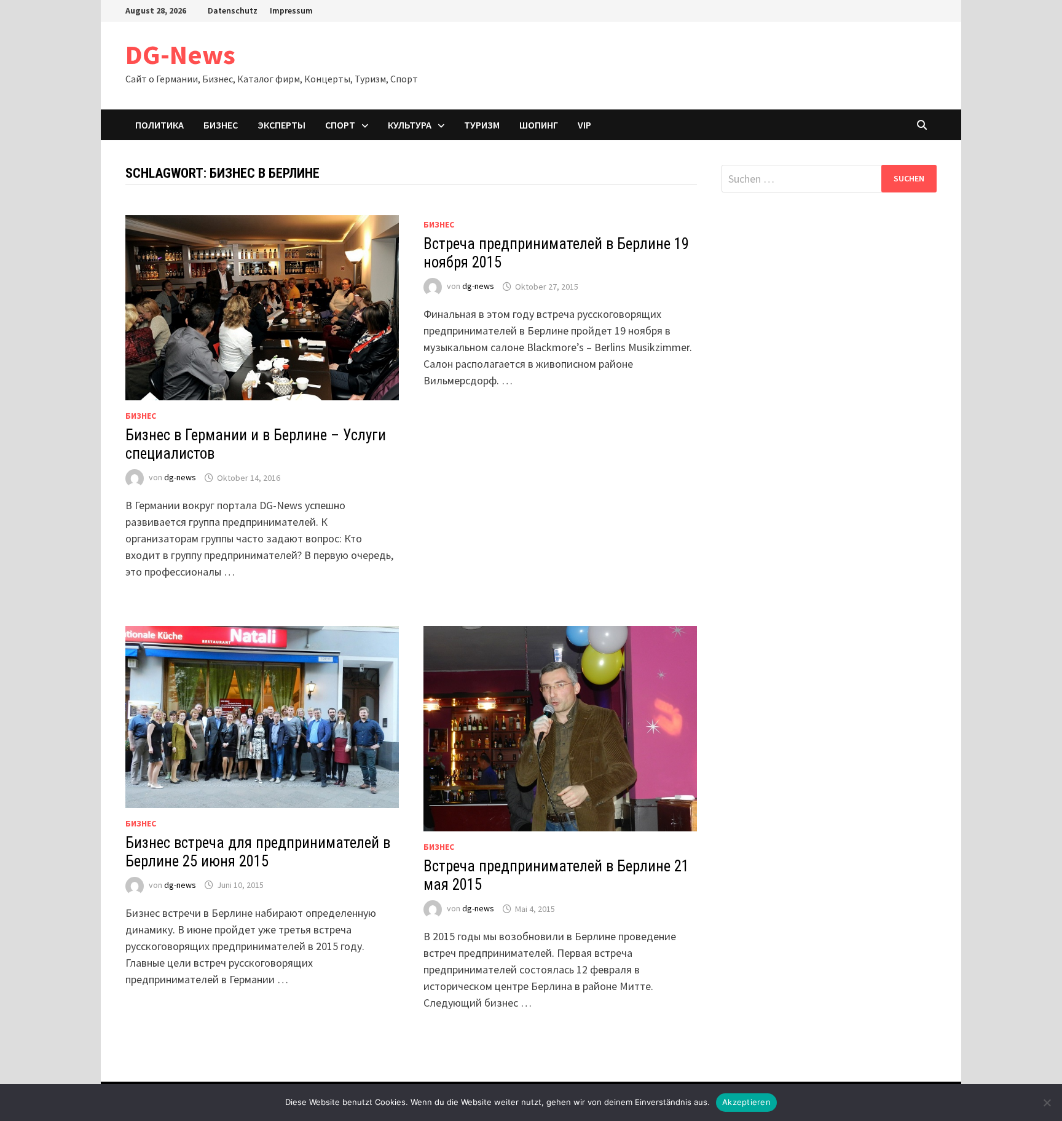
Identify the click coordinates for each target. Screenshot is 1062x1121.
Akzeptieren (746, 1102)
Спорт (340, 125)
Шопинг (538, 125)
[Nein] (1046, 1102)
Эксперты (281, 125)
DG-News (180, 54)
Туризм (482, 125)
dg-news (180, 477)
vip (584, 125)
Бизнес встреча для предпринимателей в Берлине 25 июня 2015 (257, 852)
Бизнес (220, 125)
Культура (409, 125)
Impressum (291, 10)
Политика (159, 125)
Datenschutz (233, 10)
